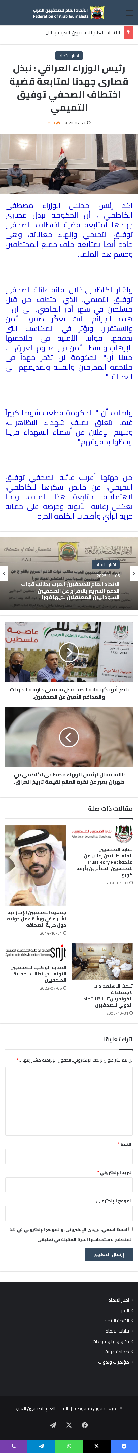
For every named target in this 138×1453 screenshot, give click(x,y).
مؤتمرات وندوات (113, 1362)
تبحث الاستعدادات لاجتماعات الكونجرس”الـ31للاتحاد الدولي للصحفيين (108, 995)
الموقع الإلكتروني (114, 1201)
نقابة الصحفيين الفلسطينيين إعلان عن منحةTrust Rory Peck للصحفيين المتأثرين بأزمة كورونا (104, 862)
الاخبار (123, 1310)
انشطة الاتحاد (116, 1320)
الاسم (125, 1144)
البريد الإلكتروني (115, 1172)
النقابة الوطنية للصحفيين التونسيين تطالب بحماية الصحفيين (38, 973)
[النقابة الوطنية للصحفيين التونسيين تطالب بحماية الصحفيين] (35, 952)
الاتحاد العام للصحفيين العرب (42, 1408)
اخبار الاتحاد (69, 56)
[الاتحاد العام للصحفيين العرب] (69, 13)
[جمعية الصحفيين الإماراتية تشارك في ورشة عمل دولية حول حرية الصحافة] (35, 865)
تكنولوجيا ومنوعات (110, 1341)
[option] (69, 573)
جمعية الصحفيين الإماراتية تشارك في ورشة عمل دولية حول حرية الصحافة (36, 918)
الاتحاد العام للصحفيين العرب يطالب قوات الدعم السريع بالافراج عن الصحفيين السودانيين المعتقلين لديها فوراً (70, 591)
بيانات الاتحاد (117, 1331)
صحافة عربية (117, 1351)
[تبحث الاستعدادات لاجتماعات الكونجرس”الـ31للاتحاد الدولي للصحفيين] (102, 961)
